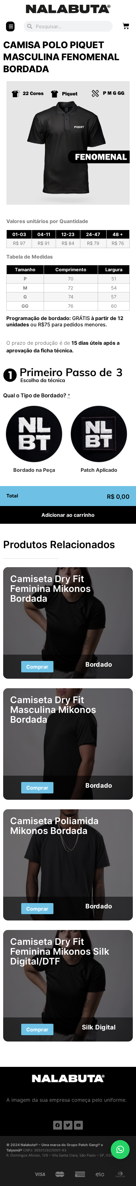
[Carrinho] (126, 26)
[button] (120, 1149)
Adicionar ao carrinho (68, 515)
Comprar (37, 667)
